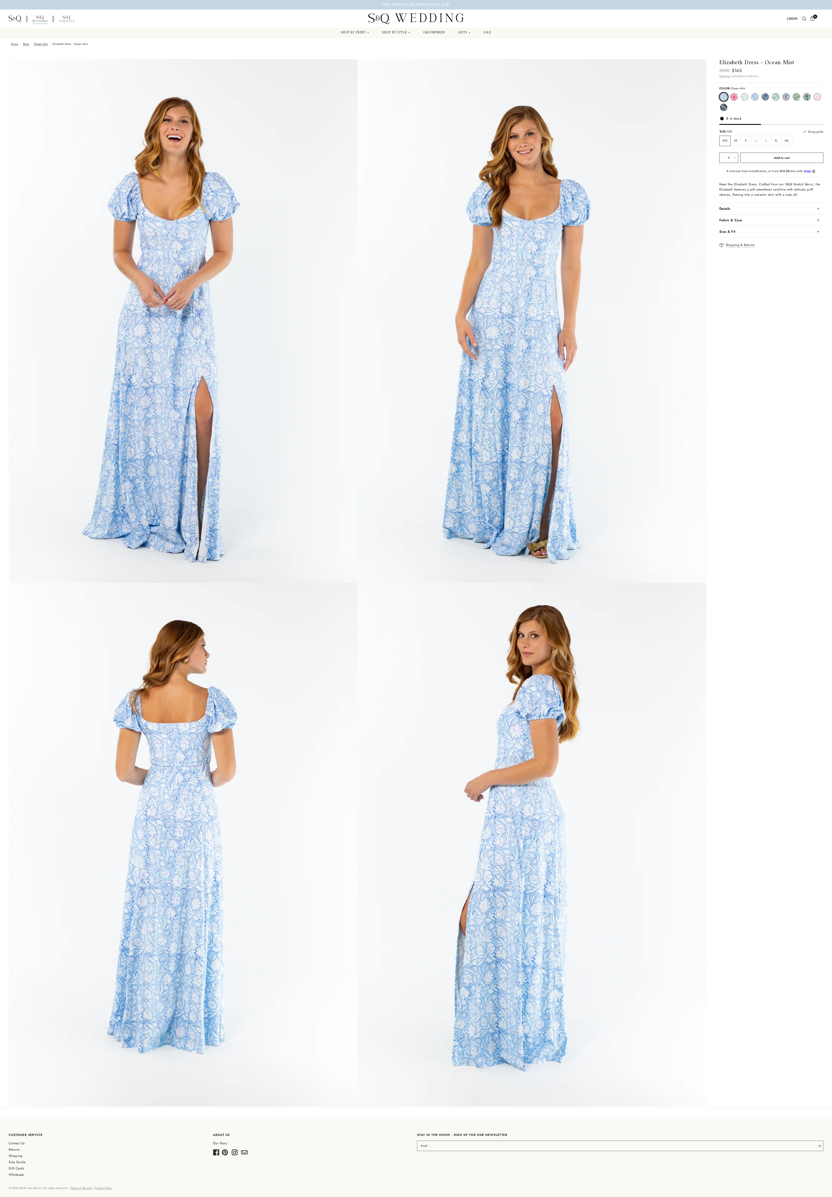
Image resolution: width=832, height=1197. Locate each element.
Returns (14, 1149)
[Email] (244, 1153)
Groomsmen (434, 32)
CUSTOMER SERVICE (25, 1134)
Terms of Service (81, 1188)
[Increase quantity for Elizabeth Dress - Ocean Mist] (734, 158)
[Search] (804, 18)
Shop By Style (394, 32)
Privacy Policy (103, 1188)
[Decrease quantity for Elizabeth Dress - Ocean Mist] (723, 158)
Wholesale (16, 1174)
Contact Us (16, 1143)
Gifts (462, 32)
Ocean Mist (41, 44)
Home (14, 44)
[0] (811, 18)
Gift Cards (16, 1168)
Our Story (220, 1143)
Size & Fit (727, 231)
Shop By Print (353, 32)
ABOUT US (221, 1134)
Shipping (724, 76)
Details (724, 208)
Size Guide (17, 1162)
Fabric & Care (730, 220)
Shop (26, 44)
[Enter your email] (819, 1146)
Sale (487, 32)
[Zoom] (348, 68)
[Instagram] (234, 1153)
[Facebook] (216, 1153)
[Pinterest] (225, 1153)
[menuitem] (355, 33)
